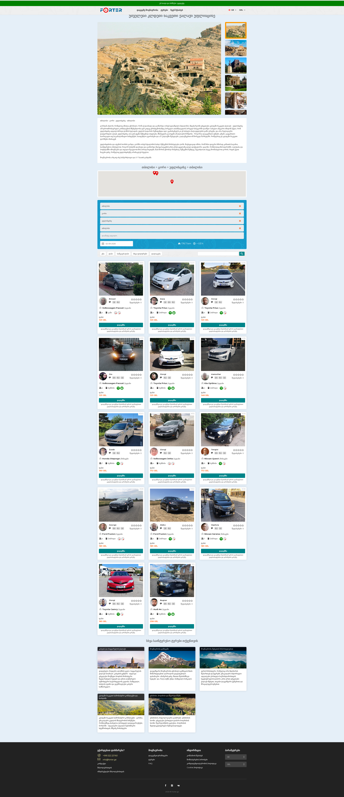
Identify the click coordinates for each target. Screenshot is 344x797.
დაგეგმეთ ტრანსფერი (158, 755)
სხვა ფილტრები (140, 254)
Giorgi (214, 299)
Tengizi (214, 449)
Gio (110, 374)
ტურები (164, 10)
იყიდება (180, 3)
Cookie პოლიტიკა (195, 767)
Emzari (112, 299)
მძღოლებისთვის (104, 768)
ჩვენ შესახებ (177, 10)
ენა (103, 254)
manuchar (216, 374)
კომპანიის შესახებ (195, 755)
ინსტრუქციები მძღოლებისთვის (110, 771)
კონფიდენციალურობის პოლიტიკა (201, 763)
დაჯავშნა (121, 325)
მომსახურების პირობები (197, 759)
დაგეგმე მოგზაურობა (147, 10)
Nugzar (163, 600)
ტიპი (111, 254)
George (112, 525)
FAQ (150, 763)
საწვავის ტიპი (123, 254)
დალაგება (156, 254)
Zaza (162, 299)
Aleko (163, 525)
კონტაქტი (101, 763)
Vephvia (215, 525)
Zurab (112, 449)
